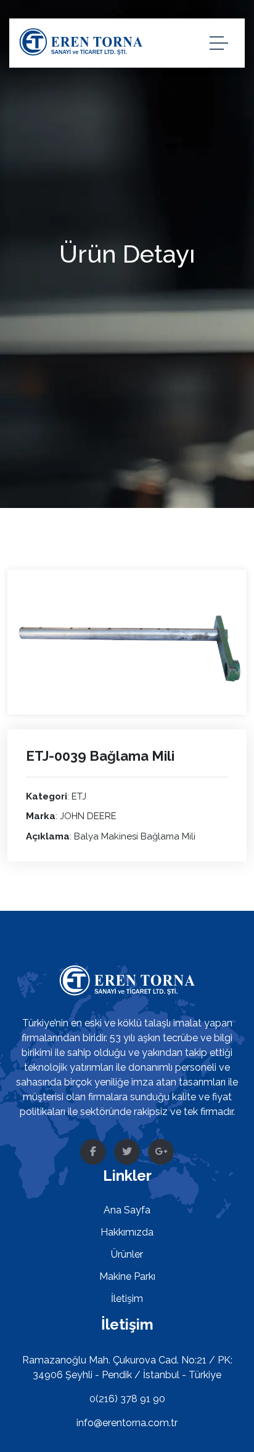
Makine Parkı (127, 1276)
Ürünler (127, 1254)
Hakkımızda (127, 1232)
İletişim (127, 1298)
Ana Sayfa (127, 1210)
